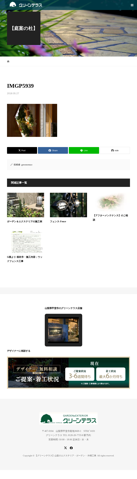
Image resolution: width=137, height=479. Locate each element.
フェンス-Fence (58, 221)
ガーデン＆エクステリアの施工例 (24, 221)
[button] (56, 335)
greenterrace (26, 164)
